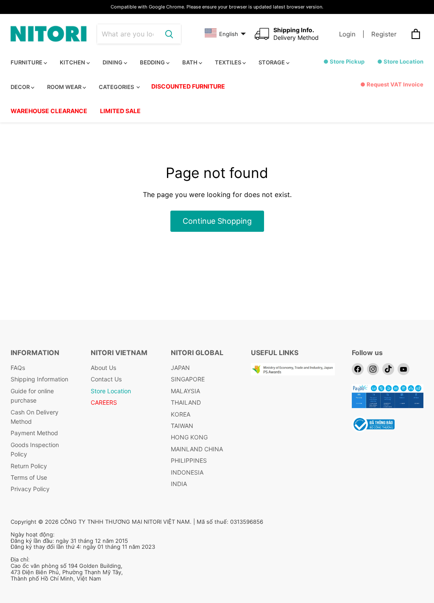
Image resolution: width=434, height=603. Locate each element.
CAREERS (104, 402)
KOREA (180, 414)
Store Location (111, 391)
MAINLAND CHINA (197, 449)
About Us (103, 367)
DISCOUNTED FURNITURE (188, 86)
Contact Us (106, 379)
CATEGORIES (117, 86)
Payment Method (34, 432)
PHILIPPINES (189, 460)
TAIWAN (182, 425)
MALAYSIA (185, 391)
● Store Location (400, 61)
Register (384, 34)
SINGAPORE (188, 379)
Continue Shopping (217, 221)
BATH (190, 62)
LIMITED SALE (120, 110)
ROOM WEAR (65, 86)
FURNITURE (27, 62)
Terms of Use (29, 477)
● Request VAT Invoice (391, 84)
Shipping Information (39, 379)
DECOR (21, 86)
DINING (113, 62)
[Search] (169, 34)
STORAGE (272, 62)
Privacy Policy (30, 488)
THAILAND (186, 402)
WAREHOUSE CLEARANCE (49, 110)
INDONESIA (187, 472)
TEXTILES (228, 62)
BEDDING (153, 62)
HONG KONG (189, 437)
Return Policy (29, 466)
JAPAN (180, 367)
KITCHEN (73, 62)
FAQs (18, 367)
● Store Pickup (343, 61)
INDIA (179, 483)
